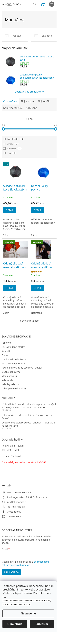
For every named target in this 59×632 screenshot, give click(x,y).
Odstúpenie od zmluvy (14, 388)
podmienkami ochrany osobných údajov (25, 563)
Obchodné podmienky (14, 359)
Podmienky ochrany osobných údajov (22, 367)
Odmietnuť (14, 624)
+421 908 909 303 (16, 506)
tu (3, 597)
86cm (34, 235)
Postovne (6, 342)
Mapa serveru (9, 376)
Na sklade (15, 139)
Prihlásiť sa (11, 572)
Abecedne (31, 107)
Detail (9, 210)
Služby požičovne (11, 371)
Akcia (12, 143)
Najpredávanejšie (13, 107)
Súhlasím (42, 624)
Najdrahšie (44, 101)
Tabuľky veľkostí (10, 384)
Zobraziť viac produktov (28, 91)
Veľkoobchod (9, 380)
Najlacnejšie (28, 101)
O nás (5, 355)
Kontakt (6, 351)
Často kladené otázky (13, 346)
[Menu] (51, 4)
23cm (6, 312)
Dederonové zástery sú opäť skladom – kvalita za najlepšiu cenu (28, 424)
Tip (11, 153)
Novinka (13, 148)
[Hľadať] (34, 4)
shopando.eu (14, 516)
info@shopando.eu (17, 502)
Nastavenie (28, 613)
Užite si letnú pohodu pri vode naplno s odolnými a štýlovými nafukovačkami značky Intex (29, 406)
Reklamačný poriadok (13, 363)
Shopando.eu (14, 511)
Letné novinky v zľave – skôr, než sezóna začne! (27, 415)
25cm (6, 235)
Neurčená (36, 312)
